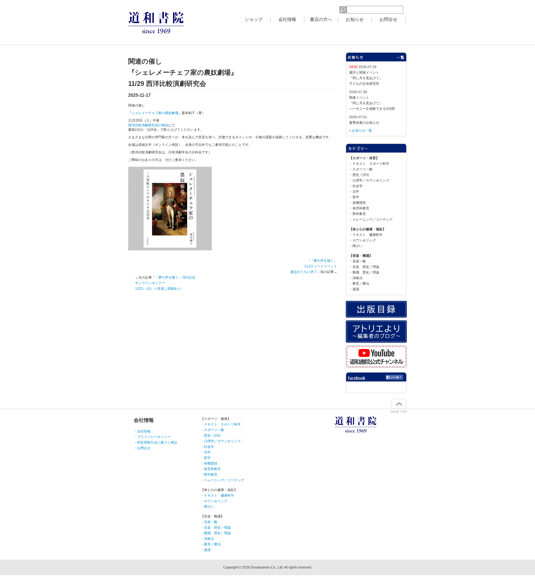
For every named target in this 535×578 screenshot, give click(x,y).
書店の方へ (321, 19)
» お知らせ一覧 (360, 130)
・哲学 (354, 197)
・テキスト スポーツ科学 (369, 164)
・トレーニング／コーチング (371, 219)
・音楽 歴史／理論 (364, 267)
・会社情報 (142, 431)
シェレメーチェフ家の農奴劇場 (155, 113)
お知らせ (355, 19)
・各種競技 (357, 203)
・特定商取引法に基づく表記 (155, 442)
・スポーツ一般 (361, 169)
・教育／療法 (359, 284)
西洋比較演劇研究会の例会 (148, 125)
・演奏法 (356, 278)
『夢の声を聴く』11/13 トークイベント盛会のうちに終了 (313, 266)
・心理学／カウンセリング (369, 180)
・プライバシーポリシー (152, 437)
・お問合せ (142, 448)
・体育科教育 (359, 208)
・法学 (354, 192)
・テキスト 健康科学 (366, 235)
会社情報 (287, 19)
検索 (330, 9)
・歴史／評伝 (359, 175)
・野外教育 (357, 214)
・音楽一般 (357, 261)
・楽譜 (354, 289)
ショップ (253, 19)
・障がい (356, 246)
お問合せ (388, 19)
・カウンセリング (362, 240)
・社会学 (356, 186)
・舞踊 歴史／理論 (364, 272)
